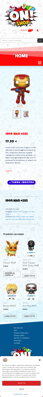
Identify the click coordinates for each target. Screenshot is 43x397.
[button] (40, 360)
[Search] (40, 40)
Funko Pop (24, 217)
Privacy (26, 394)
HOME (21, 56)
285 (14, 217)
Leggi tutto (29, 276)
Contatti (17, 343)
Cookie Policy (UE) (21, 333)
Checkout (17, 341)
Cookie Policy (18, 394)
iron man (12, 219)
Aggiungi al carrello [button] (10, 274)
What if (8, 214)
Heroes (25, 211)
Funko (18, 217)
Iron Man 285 (20, 219)
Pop (32, 219)
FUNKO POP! (17, 211)
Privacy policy (19, 335)
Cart (15, 330)
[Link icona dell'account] (38, 30)
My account (18, 328)
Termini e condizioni (21, 338)
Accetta (21, 383)
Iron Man (31, 211)
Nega (21, 389)
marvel (28, 219)
